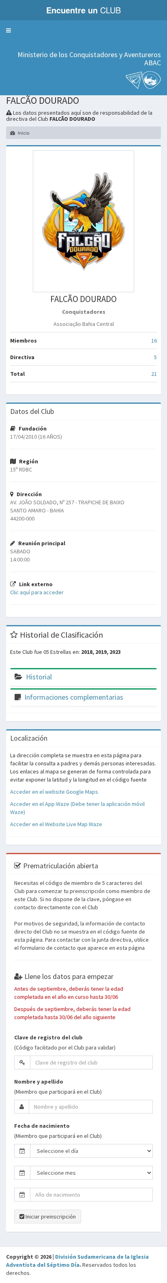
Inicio (23, 133)
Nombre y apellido (38, 1081)
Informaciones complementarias (73, 697)
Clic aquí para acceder (37, 592)
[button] (8, 30)
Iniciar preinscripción (50, 1216)
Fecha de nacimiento (42, 1125)
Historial (39, 676)
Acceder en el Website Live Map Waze (56, 824)
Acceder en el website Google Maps (54, 791)
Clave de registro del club (48, 1037)
